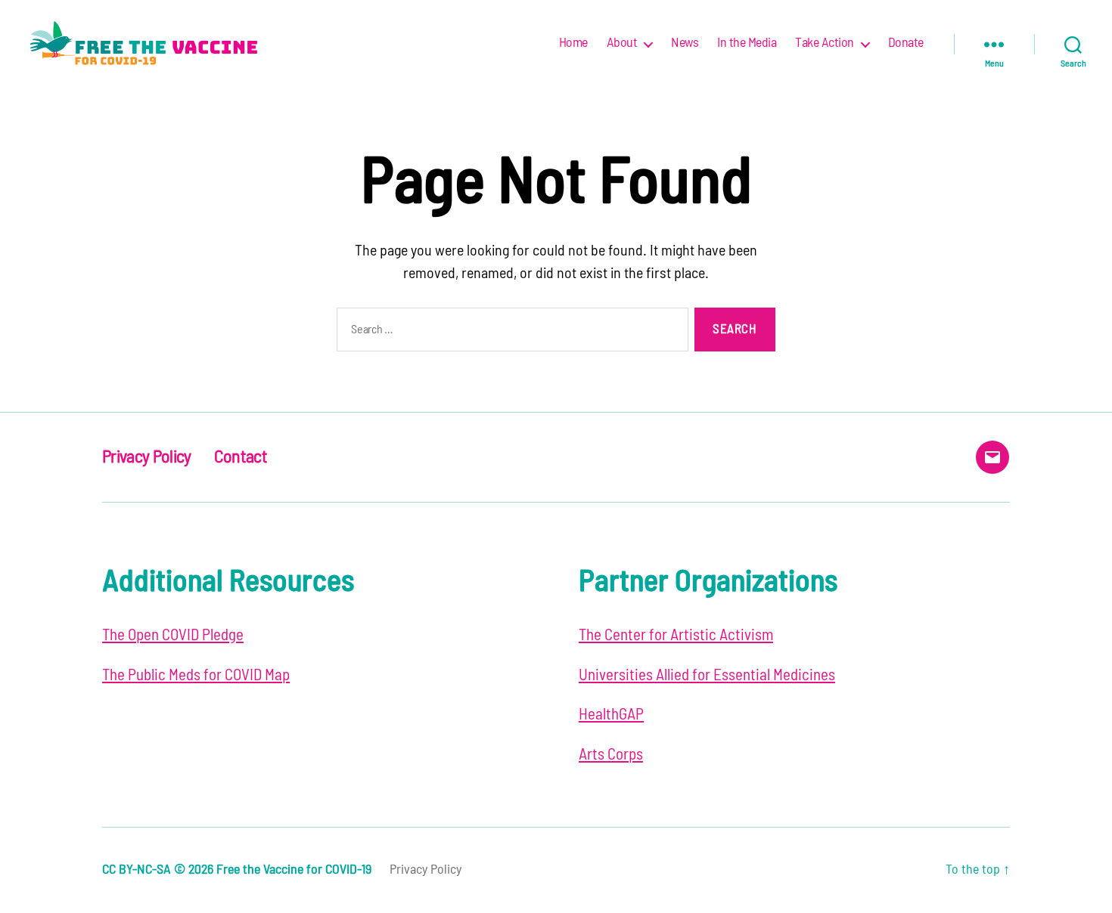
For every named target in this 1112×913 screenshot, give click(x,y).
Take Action (824, 43)
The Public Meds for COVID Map (196, 675)
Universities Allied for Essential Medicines (707, 675)
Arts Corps (611, 755)
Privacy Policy (146, 457)
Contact (240, 457)
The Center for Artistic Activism (676, 635)
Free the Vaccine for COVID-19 (293, 870)
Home (573, 43)
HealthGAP (611, 715)
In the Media (746, 43)
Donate (906, 43)
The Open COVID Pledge (173, 635)
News (684, 43)
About (622, 43)
